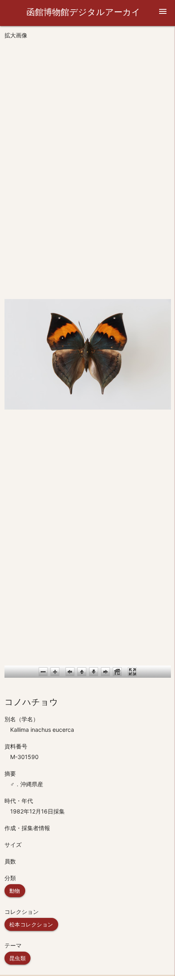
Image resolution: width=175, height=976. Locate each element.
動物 (14, 890)
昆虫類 (17, 958)
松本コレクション (31, 924)
